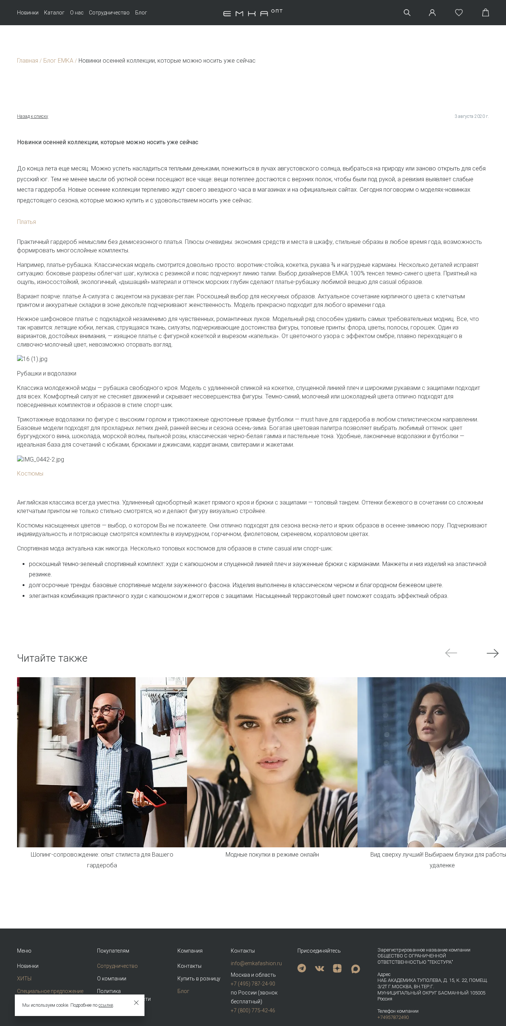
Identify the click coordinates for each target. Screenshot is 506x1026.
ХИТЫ (24, 979)
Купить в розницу (198, 979)
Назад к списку (32, 116)
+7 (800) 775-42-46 (253, 1010)
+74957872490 (393, 1017)
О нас (77, 12)
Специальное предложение (50, 991)
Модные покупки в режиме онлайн (272, 854)
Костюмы (30, 473)
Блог (141, 12)
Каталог (54, 12)
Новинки (28, 12)
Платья (26, 221)
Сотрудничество (109, 12)
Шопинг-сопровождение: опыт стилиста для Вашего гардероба (102, 860)
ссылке (106, 1005)
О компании (111, 979)
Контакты (189, 966)
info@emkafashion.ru (256, 963)
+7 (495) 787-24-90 (253, 984)
